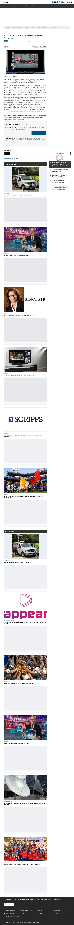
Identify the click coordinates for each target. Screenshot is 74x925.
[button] (69, 2)
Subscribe (46, 6)
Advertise (55, 913)
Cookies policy (56, 910)
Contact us (39, 913)
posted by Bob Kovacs (15, 41)
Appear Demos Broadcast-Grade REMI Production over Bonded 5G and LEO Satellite (60, 164)
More (52, 6)
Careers (22, 913)
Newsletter (44, 46)
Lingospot (15, 79)
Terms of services (22, 137)
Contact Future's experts (26, 910)
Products (21, 6)
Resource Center (36, 6)
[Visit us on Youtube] (59, 2)
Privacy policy (40, 910)
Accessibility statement (9, 913)
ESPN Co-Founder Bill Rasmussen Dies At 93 (58, 181)
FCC (33, 27)
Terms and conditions (9, 910)
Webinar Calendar (42, 27)
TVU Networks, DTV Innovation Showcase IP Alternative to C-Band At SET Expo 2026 (60, 187)
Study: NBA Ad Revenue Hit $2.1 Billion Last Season (59, 176)
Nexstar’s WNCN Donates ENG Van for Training (60, 170)
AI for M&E (53, 27)
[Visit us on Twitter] (55, 2)
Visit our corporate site (55, 899)
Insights (14, 6)
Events (28, 6)
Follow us (37, 46)
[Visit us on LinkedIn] (57, 2)
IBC (27, 27)
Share (7, 46)
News (8, 6)
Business (6, 31)
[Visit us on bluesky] (62, 2)
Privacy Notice (8, 138)
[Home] (4, 6)
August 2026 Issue (17, 27)
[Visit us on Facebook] (53, 2)
